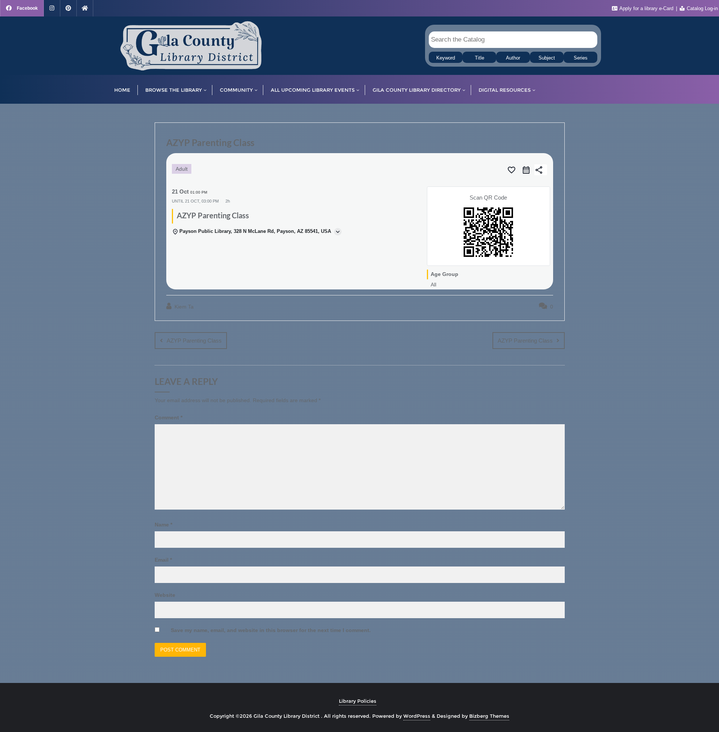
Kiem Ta (183, 307)
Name (163, 525)
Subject (547, 58)
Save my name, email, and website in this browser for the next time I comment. (271, 630)
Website (165, 595)
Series (581, 58)
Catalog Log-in (701, 8)
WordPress (416, 716)
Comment (168, 417)
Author (513, 58)
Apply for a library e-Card (646, 8)
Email (163, 560)
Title (479, 58)
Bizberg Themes (489, 716)
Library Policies (357, 701)
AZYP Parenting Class (194, 340)
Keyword (445, 58)
